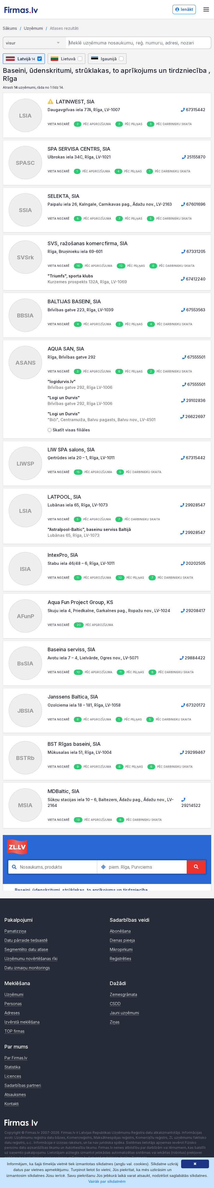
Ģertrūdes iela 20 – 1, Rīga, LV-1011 (81, 457)
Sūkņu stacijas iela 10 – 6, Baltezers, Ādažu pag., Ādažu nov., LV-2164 (111, 802)
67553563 (195, 309)
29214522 (191, 805)
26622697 (194, 416)
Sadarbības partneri (22, 1085)
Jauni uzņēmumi (124, 1012)
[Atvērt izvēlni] (206, 9)
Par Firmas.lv (15, 1057)
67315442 (195, 109)
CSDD (115, 1003)
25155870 (195, 157)
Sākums (10, 28)
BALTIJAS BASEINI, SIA (74, 301)
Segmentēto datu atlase (26, 949)
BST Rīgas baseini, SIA (74, 744)
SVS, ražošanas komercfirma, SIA (88, 243)
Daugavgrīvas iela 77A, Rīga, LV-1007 (84, 109)
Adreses (12, 1012)
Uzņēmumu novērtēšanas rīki (30, 958)
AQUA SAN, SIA (66, 349)
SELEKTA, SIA (63, 196)
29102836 (195, 400)
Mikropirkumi (121, 949)
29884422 (194, 657)
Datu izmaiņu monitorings (27, 967)
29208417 (195, 610)
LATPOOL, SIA (64, 497)
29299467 (194, 752)
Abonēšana (120, 931)
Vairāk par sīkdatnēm (107, 1181)
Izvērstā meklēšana (22, 1022)
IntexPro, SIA (63, 555)
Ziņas (115, 1022)
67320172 (195, 705)
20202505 (195, 563)
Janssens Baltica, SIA (73, 697)
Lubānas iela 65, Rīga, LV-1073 (78, 505)
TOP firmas (14, 1031)
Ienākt (187, 9)
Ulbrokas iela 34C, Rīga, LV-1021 (79, 157)
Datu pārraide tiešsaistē (26, 940)
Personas (13, 1003)
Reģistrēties (120, 958)
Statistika (12, 1067)
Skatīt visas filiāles (71, 430)
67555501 (195, 357)
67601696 (195, 204)
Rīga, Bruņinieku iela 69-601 (75, 251)
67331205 (195, 251)
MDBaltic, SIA (63, 791)
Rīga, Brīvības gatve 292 (72, 357)
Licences (12, 1076)
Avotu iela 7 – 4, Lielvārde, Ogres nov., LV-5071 (93, 657)
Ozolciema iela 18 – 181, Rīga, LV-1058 (84, 705)
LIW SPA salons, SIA (71, 450)
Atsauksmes (15, 1094)
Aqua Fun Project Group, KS (80, 602)
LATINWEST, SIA (75, 102)
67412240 (195, 279)
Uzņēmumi (33, 28)
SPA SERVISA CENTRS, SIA (79, 149)
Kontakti (11, 1103)
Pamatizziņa (15, 931)
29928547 (194, 505)
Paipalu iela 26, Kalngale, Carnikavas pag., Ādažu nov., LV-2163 (110, 204)
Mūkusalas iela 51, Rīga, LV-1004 (80, 752)
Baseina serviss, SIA (71, 649)
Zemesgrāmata (123, 994)
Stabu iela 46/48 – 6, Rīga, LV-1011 (81, 563)
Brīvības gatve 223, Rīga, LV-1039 (80, 309)
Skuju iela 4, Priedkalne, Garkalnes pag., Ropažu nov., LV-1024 (109, 610)
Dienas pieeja (122, 940)
